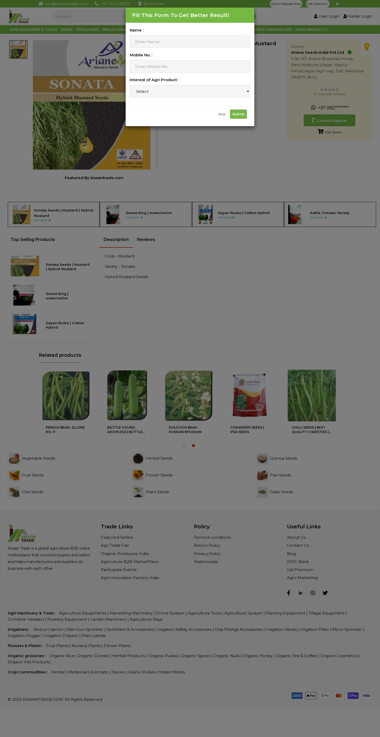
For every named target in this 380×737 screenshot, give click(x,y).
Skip (222, 114)
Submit (238, 114)
